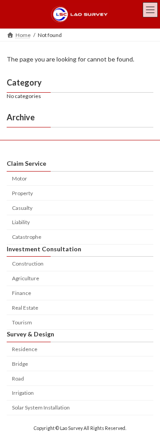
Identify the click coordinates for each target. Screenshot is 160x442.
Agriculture (25, 278)
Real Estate (25, 307)
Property (22, 193)
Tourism (22, 322)
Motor (19, 178)
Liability (21, 222)
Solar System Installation (41, 407)
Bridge (20, 363)
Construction (28, 264)
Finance (21, 293)
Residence (24, 349)
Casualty (22, 208)
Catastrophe (26, 236)
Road (18, 378)
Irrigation (23, 393)
